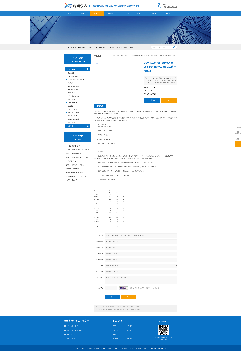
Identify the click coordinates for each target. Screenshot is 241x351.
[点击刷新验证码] (123, 288)
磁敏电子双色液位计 (74, 119)
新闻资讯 (111, 13)
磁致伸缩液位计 (72, 116)
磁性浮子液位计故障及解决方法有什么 (77, 157)
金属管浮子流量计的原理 (73, 168)
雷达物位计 (71, 83)
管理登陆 (138, 348)
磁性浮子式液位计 (73, 122)
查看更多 (70, 126)
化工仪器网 (153, 348)
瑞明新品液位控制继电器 (73, 153)
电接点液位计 (72, 99)
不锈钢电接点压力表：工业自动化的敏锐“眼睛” (78, 176)
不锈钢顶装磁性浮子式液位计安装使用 (77, 150)
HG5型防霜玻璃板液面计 (75, 86)
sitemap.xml (162, 348)
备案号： (117, 348)
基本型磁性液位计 (73, 109)
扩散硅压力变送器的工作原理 (75, 165)
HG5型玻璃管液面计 (74, 89)
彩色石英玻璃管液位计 (74, 96)
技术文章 (126, 13)
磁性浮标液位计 (72, 102)
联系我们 (155, 13)
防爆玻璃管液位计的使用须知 (75, 172)
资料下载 (140, 13)
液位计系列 (71, 69)
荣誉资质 (129, 330)
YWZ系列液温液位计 (74, 76)
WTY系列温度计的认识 (73, 146)
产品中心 (97, 13)
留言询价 (169, 100)
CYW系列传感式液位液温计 (76, 79)
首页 (69, 13)
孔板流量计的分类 (71, 180)
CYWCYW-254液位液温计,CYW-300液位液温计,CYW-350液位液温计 (121, 310)
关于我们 (83, 13)
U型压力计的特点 (71, 161)
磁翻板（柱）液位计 (74, 112)
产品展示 (116, 55)
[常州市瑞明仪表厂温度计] (101, 2)
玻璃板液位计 (72, 93)
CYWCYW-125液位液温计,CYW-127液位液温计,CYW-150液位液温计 (121, 307)
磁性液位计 (71, 106)
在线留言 (169, 13)
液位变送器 (71, 73)
